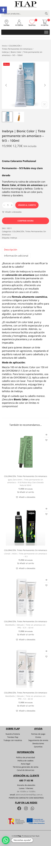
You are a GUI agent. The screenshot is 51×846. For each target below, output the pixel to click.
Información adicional (16, 255)
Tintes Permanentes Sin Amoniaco (17, 49)
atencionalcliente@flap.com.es (29, 794)
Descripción (10, 249)
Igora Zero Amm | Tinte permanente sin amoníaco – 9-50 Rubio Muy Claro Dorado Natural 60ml (25, 482)
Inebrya (13, 237)
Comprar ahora (25, 220)
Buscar (46, 13)
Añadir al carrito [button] (27, 492)
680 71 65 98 (26, 780)
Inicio (4, 45)
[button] (3, 10)
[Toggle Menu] (46, 32)
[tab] (25, 249)
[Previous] (6, 85)
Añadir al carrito (27, 205)
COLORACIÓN (15, 45)
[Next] (45, 85)
